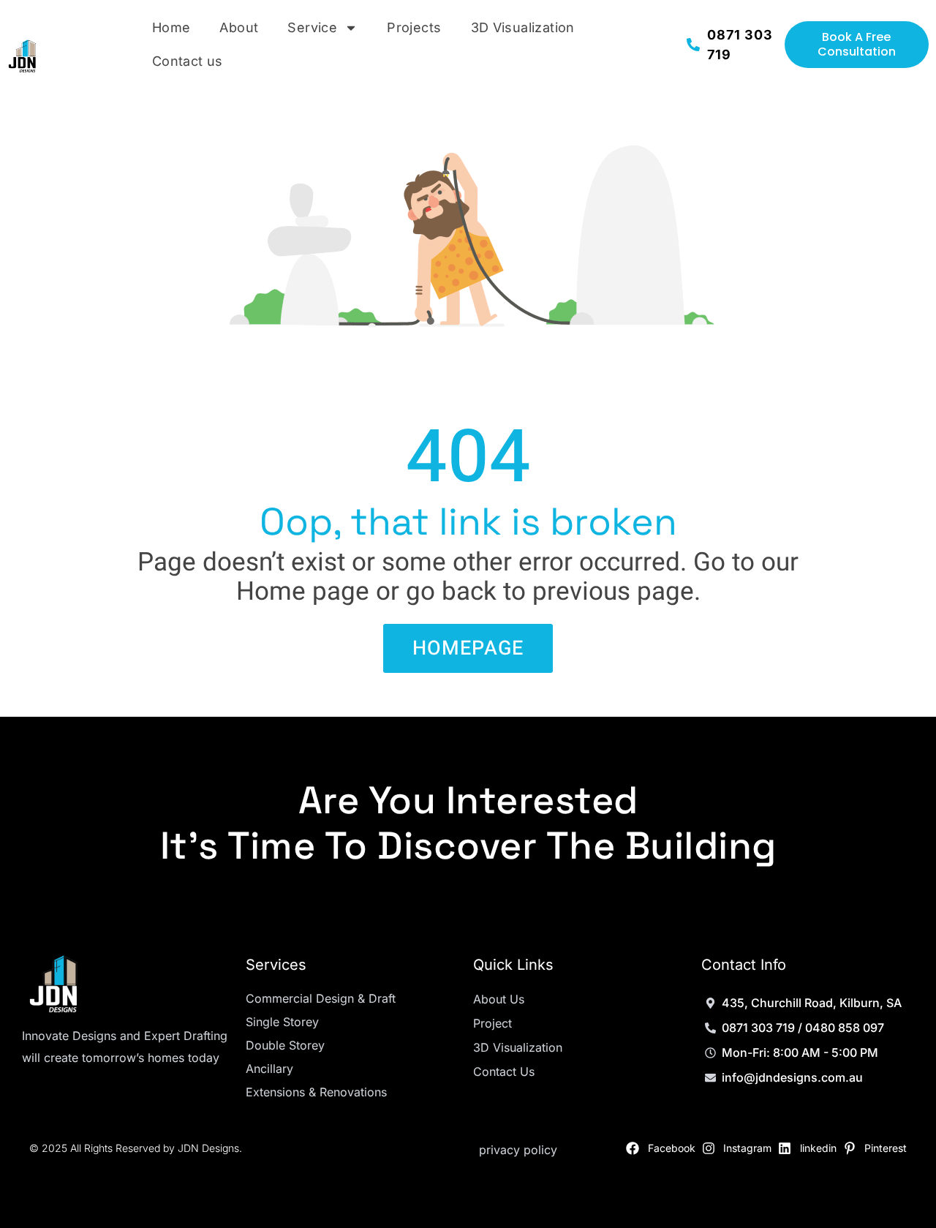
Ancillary (269, 1068)
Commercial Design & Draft (321, 998)
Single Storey (282, 1021)
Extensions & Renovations (316, 1092)
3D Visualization (523, 27)
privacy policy (518, 1149)
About (238, 27)
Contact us (187, 61)
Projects (414, 27)
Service (312, 27)
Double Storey (285, 1045)
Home (171, 27)
